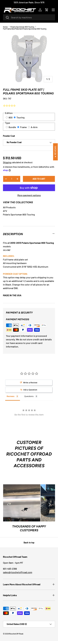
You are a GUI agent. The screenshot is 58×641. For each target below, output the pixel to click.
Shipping (7, 162)
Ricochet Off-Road (16, 634)
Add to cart (39, 179)
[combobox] (29, 17)
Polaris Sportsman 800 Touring (22, 27)
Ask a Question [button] (30, 389)
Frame (23, 127)
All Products (9, 207)
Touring (21, 117)
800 (10, 117)
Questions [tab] (29, 396)
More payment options (29, 195)
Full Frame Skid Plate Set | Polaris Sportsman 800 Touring (24, 29)
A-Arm (34, 127)
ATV (5, 210)
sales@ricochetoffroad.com (17, 572)
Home (5, 27)
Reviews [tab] (10, 396)
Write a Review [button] (30, 382)
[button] (46, 10)
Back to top (29, 542)
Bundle (12, 127)
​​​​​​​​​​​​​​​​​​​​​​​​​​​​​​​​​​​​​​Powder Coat (9, 136)
